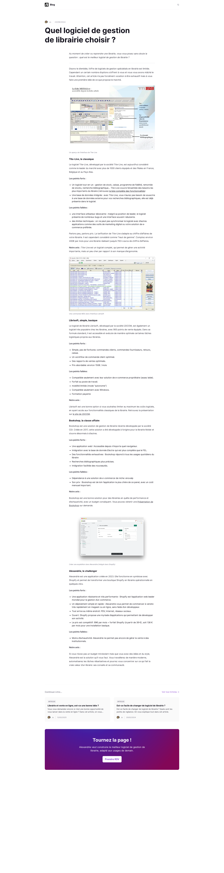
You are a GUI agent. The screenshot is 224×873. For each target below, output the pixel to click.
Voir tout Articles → (170, 692)
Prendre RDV (112, 759)
